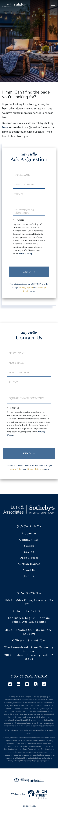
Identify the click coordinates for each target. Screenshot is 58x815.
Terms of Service (35, 469)
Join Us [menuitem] (29, 576)
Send (27, 271)
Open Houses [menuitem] (29, 557)
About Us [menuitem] (29, 570)
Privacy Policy (25, 253)
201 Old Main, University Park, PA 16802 (29, 657)
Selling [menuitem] (29, 545)
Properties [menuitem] (29, 533)
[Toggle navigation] (52, 5)
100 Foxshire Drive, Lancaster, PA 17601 (29, 602)
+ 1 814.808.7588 (34, 640)
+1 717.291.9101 (34, 611)
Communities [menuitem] (29, 539)
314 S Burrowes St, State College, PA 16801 (28, 632)
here (5, 127)
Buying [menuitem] (29, 551)
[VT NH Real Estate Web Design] (29, 794)
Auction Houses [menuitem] (29, 564)
